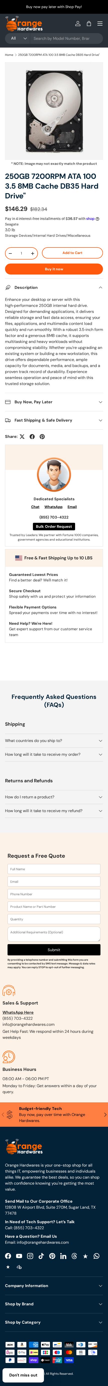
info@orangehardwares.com (29, 1024)
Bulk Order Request (54, 526)
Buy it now (54, 269)
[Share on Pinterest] (42, 437)
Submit (54, 949)
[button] (88, 23)
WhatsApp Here (18, 1012)
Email (72, 507)
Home (9, 54)
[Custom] (96, 1256)
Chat (35, 507)
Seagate (12, 224)
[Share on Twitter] (22, 437)
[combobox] (54, 38)
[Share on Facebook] (32, 437)
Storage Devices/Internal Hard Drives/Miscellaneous (47, 235)
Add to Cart (72, 252)
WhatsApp (53, 507)
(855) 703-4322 (54, 517)
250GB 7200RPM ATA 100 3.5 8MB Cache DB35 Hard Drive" (59, 54)
